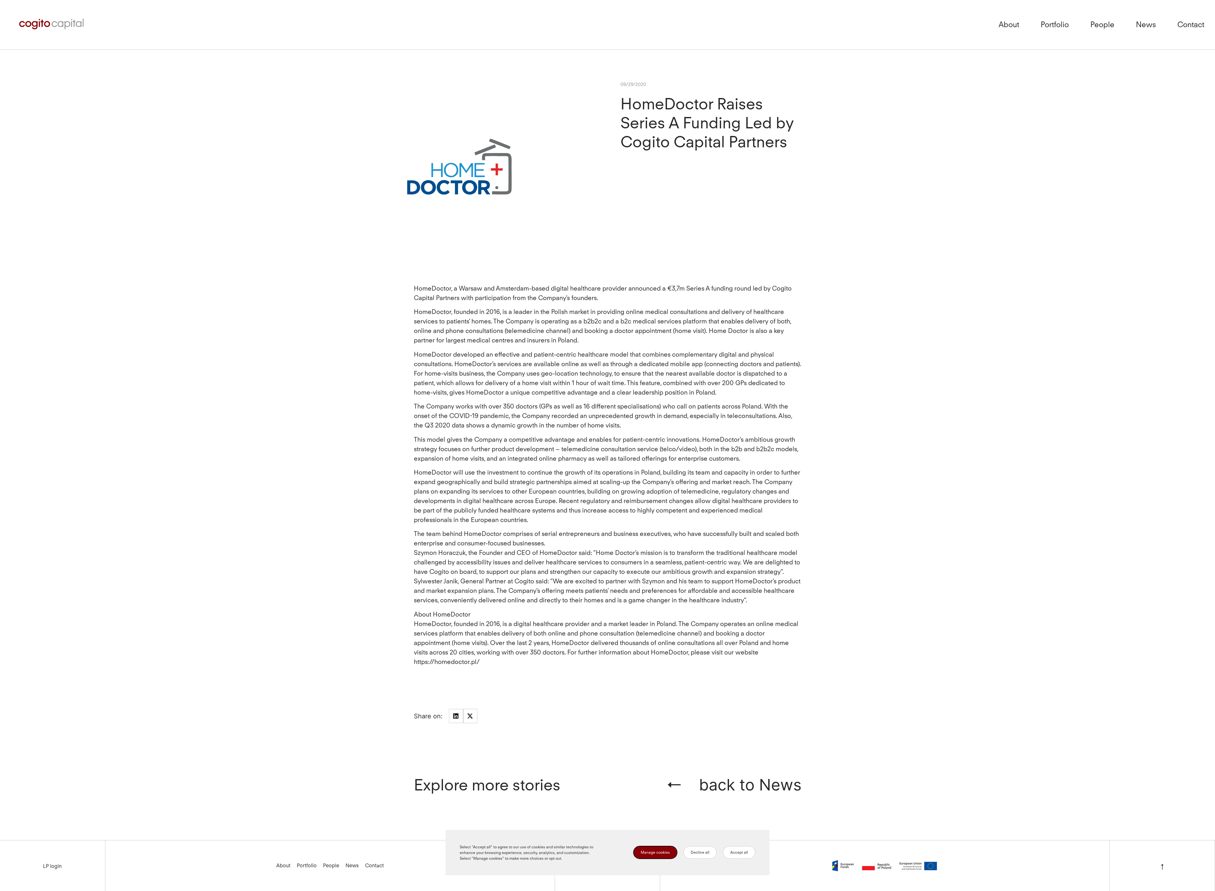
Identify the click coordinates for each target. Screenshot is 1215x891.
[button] (456, 716)
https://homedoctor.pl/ (447, 662)
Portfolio (1055, 24)
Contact (1190, 24)
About (1009, 24)
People (1102, 24)
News (1146, 24)
